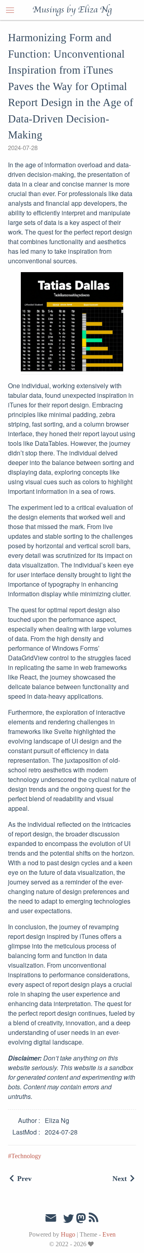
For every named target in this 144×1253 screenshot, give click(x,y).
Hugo (68, 1234)
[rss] (94, 1219)
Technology (26, 1156)
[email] (51, 1218)
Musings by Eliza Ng (72, 10)
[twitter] (68, 1219)
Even (109, 1234)
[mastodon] (81, 1220)
